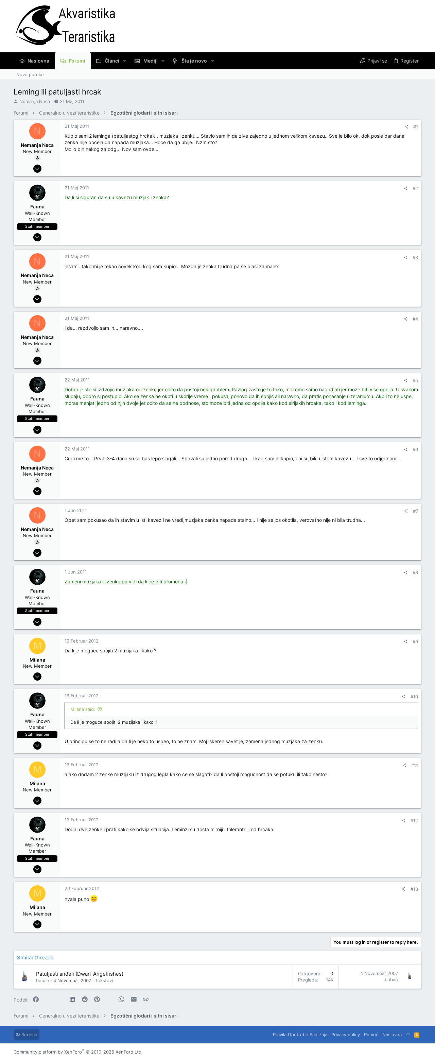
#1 (415, 127)
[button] (124, 61)
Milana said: (82, 709)
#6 (415, 449)
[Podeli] (406, 127)
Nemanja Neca (34, 101)
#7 (415, 511)
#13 (414, 889)
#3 (415, 257)
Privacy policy (345, 1034)
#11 (414, 765)
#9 (415, 641)
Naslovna (392, 1034)
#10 (414, 696)
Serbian (28, 1034)
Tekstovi (104, 980)
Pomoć (371, 1034)
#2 (415, 188)
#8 (415, 572)
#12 (414, 820)
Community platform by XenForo (78, 1052)
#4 (415, 319)
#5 (415, 380)
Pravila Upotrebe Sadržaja (300, 1034)
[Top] (408, 1034)
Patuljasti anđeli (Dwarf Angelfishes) (79, 974)
